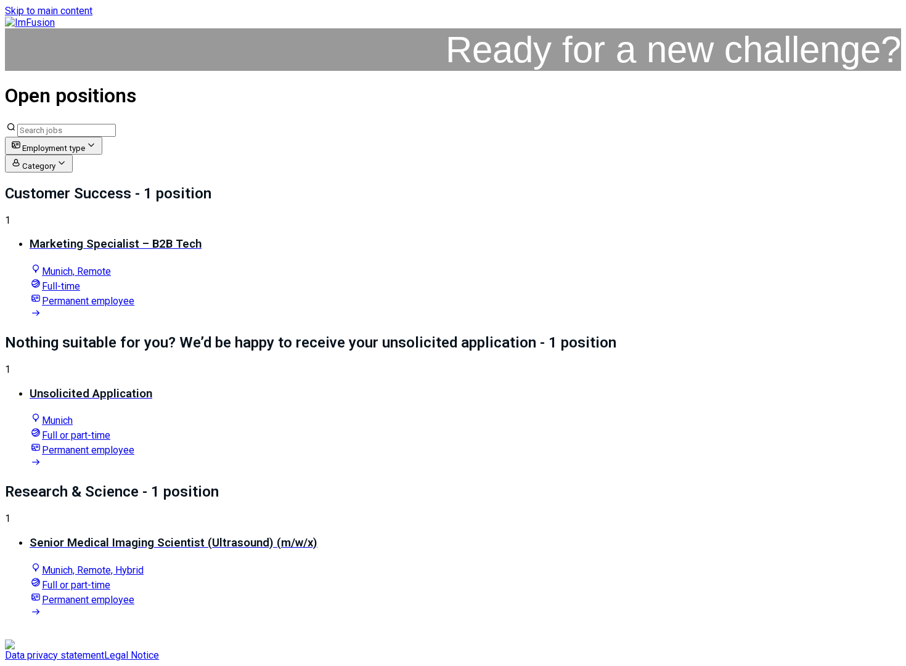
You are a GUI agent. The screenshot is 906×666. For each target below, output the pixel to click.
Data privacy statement (54, 655)
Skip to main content (48, 11)
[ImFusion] (30, 22)
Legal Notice (131, 655)
